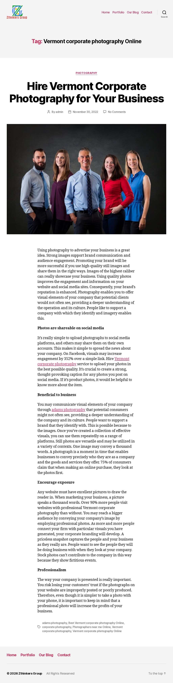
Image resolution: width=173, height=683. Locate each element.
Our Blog (133, 12)
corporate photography (56, 627)
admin (59, 111)
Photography (86, 73)
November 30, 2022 (85, 111)
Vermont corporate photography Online (97, 631)
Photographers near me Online (91, 627)
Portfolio (118, 12)
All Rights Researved (60, 673)
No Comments (117, 111)
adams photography (68, 410)
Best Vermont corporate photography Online (96, 623)
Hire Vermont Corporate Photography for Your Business (86, 92)
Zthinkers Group (30, 673)
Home (106, 12)
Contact (146, 12)
